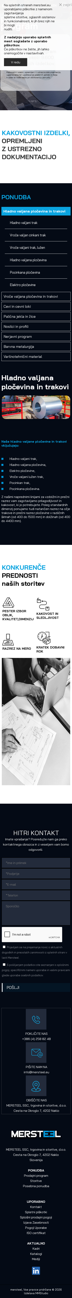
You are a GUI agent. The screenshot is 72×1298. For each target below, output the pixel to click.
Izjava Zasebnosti (36, 1222)
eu (47, 1072)
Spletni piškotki (36, 1212)
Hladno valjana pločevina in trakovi (34, 211)
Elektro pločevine (23, 285)
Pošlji (13, 987)
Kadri (36, 1248)
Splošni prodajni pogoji (36, 1217)
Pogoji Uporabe (36, 1228)
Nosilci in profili (16, 326)
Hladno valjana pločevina (28, 260)
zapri (67, 4)
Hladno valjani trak (23, 223)
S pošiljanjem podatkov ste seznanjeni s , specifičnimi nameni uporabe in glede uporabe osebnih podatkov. (36, 970)
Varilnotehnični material (23, 356)
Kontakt (36, 1207)
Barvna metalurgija (19, 346)
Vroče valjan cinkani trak (28, 235)
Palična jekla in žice (20, 316)
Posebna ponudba (36, 1186)
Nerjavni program (18, 336)
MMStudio (41, 1293)
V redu (15, 62)
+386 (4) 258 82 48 (36, 1039)
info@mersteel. (35, 1072)
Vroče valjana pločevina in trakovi (31, 296)
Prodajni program (36, 1176)
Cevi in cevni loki (17, 306)
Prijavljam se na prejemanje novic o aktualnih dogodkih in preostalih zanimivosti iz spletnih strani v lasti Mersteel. (34, 952)
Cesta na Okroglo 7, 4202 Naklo (36, 1111)
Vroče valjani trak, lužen (27, 247)
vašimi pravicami (60, 970)
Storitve (36, 1181)
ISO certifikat (36, 1233)
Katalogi (36, 1254)
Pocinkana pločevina (25, 272)
